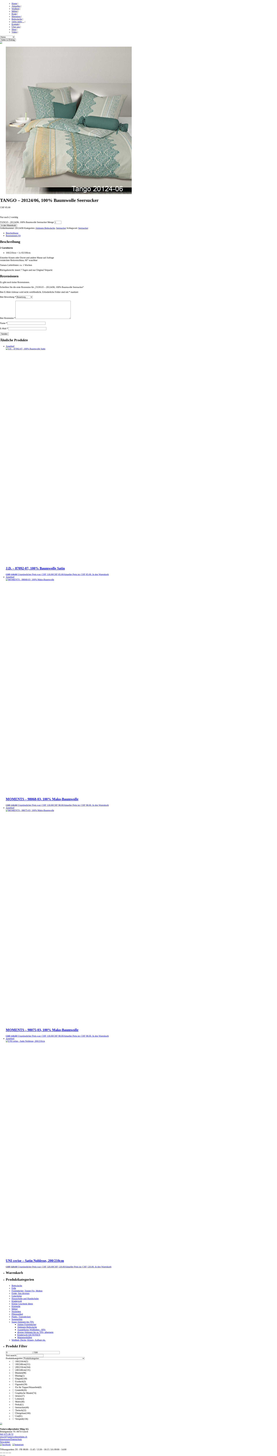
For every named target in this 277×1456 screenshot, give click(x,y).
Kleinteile (16, 1306)
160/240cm (22, 1364)
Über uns (16, 27)
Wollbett (15, 8)
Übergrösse (22, 1413)
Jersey (20, 1396)
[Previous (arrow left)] (1, 1455)
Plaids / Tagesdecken (21, 1316)
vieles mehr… (18, 21)
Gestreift (21, 1390)
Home (14, 3)
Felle (14, 1288)
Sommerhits (17, 1319)
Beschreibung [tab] (12, 233)
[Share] (4, 1452)
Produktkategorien (14, 1358)
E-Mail (4, 328)
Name (3, 323)
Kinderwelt (17, 1301)
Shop (14, 29)
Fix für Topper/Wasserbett (28, 1387)
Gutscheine (17, 1296)
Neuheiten (16, 1311)
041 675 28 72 (6, 1434)
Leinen (19, 1399)
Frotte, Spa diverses (20, 1293)
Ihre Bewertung (8, 297)
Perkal (19, 1404)
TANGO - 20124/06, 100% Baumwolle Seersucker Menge (27, 222)
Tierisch (20, 1410)
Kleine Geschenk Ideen (22, 1304)
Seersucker (61, 228)
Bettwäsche (17, 19)
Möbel (14, 11)
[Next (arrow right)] (4, 1455)
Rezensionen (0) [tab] (13, 235)
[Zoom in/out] (10, 1452)
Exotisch (20, 1381)
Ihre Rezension (7, 318)
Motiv (19, 1401)
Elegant (21, 1378)
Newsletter (5, 1442)
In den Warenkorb (8, 225)
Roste (14, 14)
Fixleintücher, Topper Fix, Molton (27, 1291)
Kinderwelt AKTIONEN (28, 1335)
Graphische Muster (25, 1393)
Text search (11, 1355)
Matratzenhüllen (24, 1337)
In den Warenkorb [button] (100, 574)
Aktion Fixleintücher (26, 1324)
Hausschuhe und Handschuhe (25, 1298)
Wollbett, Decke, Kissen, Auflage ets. (29, 1340)
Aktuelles (16, 6)
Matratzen (16, 16)
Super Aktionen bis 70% (23, 1322)
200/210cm (22, 1367)
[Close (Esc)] (1, 1452)
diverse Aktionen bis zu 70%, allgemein (35, 1332)
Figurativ (21, 1384)
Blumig (20, 1376)
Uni (18, 1416)
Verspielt (21, 1419)
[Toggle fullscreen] (7, 1452)
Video (14, 32)
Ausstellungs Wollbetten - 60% (31, 1329)
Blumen (20, 1373)
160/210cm (21, 1361)
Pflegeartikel (17, 1314)
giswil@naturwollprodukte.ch (13, 1437)
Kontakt (15, 24)
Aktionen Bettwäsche (45, 228)
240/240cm (22, 1370)
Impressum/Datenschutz (11, 1439)
